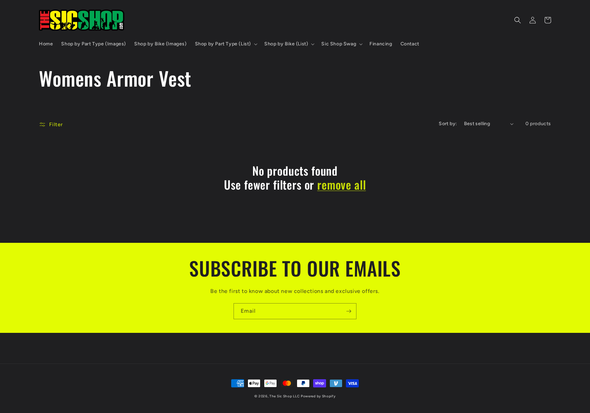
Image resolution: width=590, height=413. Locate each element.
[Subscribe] (348, 311)
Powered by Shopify (318, 396)
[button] (225, 44)
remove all (341, 185)
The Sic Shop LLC (284, 396)
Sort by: (448, 124)
